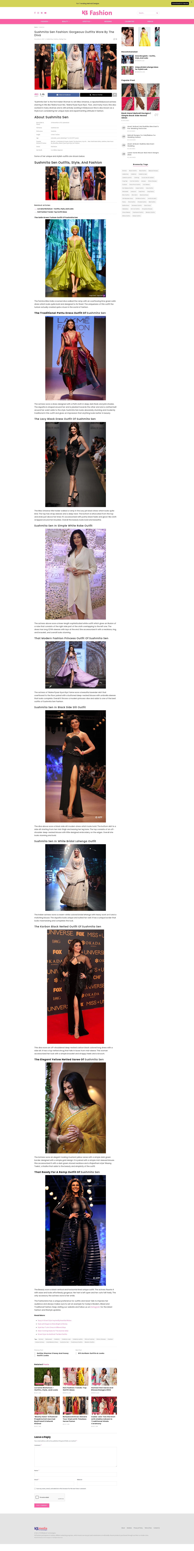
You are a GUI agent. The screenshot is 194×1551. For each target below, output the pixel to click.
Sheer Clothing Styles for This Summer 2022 (53, 1331)
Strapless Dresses (147, 209)
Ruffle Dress (125, 205)
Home (35, 27)
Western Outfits (89, 1342)
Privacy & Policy (138, 1528)
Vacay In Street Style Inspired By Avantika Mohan (54, 1320)
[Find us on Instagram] (38, 13)
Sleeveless (125, 209)
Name (36, 1470)
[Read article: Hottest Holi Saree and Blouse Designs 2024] (104, 1376)
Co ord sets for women (148, 177)
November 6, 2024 (39, 39)
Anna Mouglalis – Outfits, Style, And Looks (145, 57)
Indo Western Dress (52, 1342)
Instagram (95, 1307)
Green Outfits (139, 188)
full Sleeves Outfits (127, 188)
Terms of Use (148, 1528)
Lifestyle (86, 21)
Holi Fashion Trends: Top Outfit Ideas (52, 212)
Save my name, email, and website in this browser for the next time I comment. (61, 1488)
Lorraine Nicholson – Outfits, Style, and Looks (55, 209)
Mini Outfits (125, 195)
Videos (150, 21)
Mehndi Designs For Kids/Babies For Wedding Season (142, 136)
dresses (143, 181)
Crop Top (124, 181)
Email (36, 1479)
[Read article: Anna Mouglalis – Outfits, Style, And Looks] (127, 59)
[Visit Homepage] (97, 13)
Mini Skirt (134, 195)
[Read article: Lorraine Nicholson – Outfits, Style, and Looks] (47, 1376)
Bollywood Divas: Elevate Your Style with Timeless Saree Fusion (75, 1419)
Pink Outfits (131, 202)
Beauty (65, 21)
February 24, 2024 (140, 72)
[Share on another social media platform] (114, 95)
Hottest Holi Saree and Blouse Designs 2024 (102, 1389)
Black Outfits (133, 170)
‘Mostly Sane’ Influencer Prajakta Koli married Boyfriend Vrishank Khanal (46, 1420)
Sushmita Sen (64, 1342)
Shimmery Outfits (137, 205)
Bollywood (49, 1339)
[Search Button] (158, 13)
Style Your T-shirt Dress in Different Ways (52, 1327)
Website (79, 1479)
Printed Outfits (142, 202)
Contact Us (157, 1528)
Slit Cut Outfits (135, 209)
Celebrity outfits (78, 1339)
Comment (38, 1445)
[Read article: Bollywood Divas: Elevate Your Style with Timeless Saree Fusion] (75, 1405)
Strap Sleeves (126, 212)
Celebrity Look (66, 1339)
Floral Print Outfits (135, 184)
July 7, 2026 (38, 1393)
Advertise (129, 1528)
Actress (41, 1339)
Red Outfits (152, 202)
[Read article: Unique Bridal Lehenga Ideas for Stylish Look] (127, 70)
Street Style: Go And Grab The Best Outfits (52, 1334)
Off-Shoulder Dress (127, 198)
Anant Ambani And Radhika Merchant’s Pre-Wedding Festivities (143, 127)
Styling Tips (62, 39)
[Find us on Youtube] (45, 13)
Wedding (108, 21)
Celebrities (129, 21)
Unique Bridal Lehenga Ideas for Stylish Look (146, 68)
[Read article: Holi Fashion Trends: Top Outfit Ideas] (75, 1376)
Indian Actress (39, 1342)
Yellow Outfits (137, 216)
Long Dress (142, 191)
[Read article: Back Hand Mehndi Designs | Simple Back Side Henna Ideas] (140, 97)
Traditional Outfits (76, 1342)
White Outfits (126, 216)
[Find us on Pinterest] (41, 13)
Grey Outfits (149, 188)
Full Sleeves (146, 184)
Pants (124, 202)
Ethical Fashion (89, 1339)
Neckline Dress (144, 195)
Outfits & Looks (152, 198)
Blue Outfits (142, 170)
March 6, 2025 (67, 1393)
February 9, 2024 (140, 60)
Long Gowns (150, 191)
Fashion (44, 21)
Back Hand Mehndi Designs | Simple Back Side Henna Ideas (136, 115)
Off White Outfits (140, 198)
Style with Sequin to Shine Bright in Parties (52, 1324)
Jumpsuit (133, 191)
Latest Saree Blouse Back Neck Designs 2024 (143, 154)
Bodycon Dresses (153, 170)
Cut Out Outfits (134, 181)
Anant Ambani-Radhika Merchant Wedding (141, 145)
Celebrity (57, 1339)
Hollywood (125, 191)
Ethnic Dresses (101, 1339)
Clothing (136, 177)
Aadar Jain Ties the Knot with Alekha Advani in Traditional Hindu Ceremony (103, 1420)
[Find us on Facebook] (34, 13)
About (123, 1528)
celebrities (125, 174)
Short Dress (147, 205)
